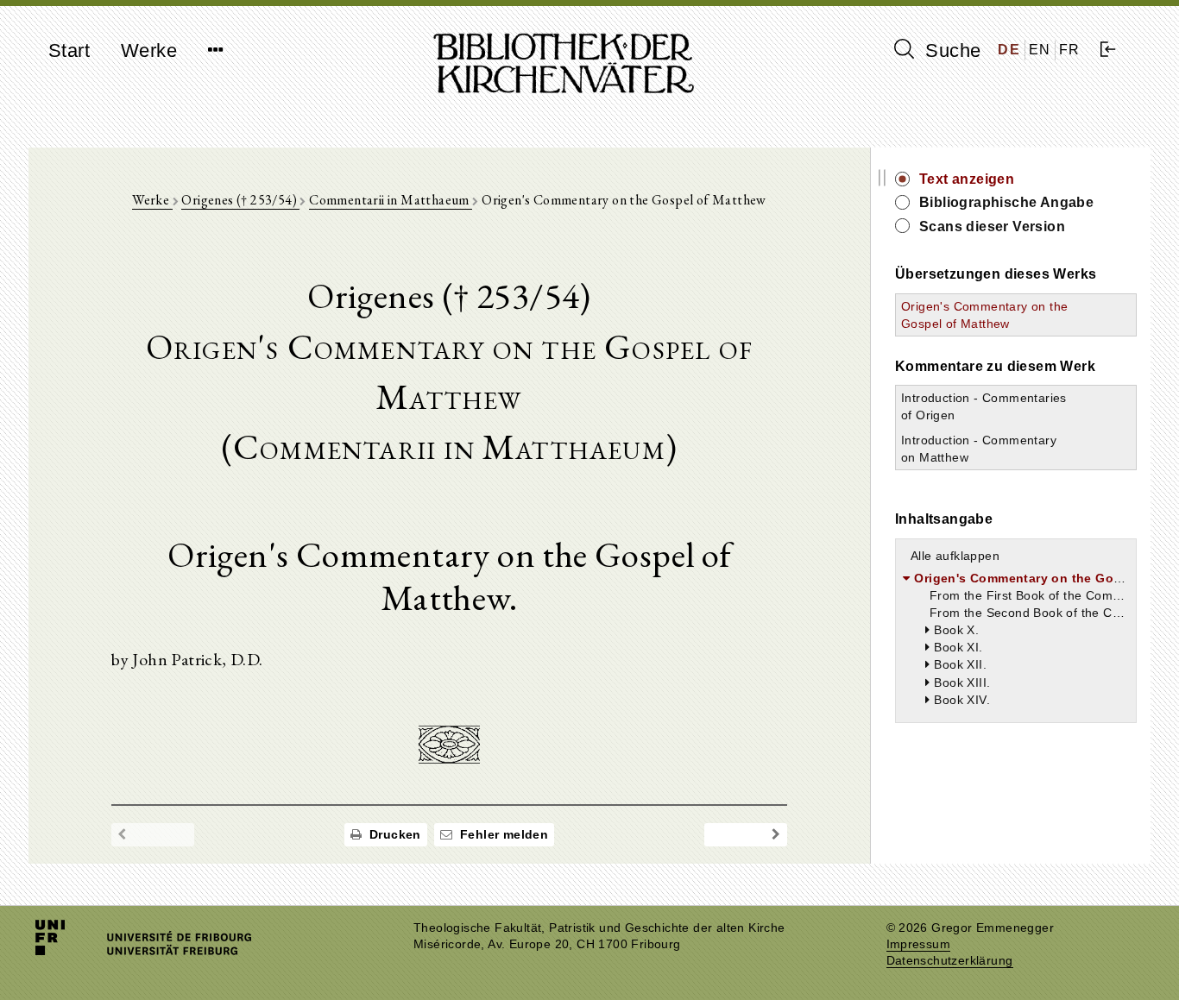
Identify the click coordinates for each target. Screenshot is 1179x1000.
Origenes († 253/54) (240, 200)
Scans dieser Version (992, 226)
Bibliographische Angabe (1006, 202)
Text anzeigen (966, 179)
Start (69, 50)
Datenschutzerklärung (949, 960)
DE (1009, 49)
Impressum (918, 944)
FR (1070, 49)
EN (1040, 49)
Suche (950, 50)
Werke (149, 50)
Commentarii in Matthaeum (390, 200)
